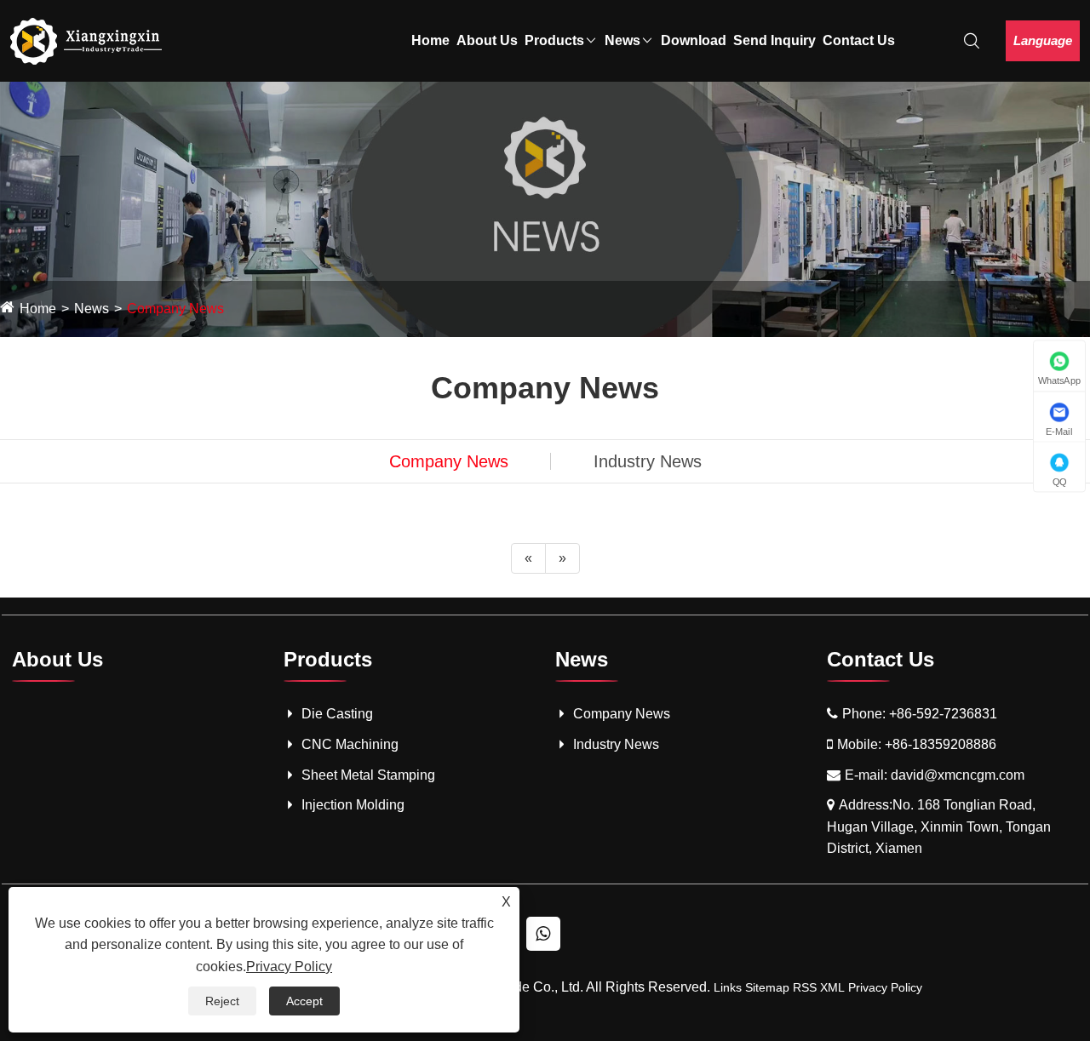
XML (832, 987)
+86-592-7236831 (943, 713)
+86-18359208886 (940, 744)
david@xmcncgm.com (957, 775)
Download (693, 40)
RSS (805, 987)
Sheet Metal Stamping (368, 775)
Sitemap (767, 987)
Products (554, 40)
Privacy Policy (885, 987)
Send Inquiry (774, 40)
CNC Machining (350, 744)
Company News (175, 308)
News (622, 40)
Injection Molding (352, 805)
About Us (487, 40)
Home (430, 40)
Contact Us (859, 40)
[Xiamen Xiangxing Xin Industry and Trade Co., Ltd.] (87, 39)
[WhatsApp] (543, 934)
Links (728, 987)
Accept (304, 1001)
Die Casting (337, 713)
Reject (222, 1001)
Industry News (648, 461)
